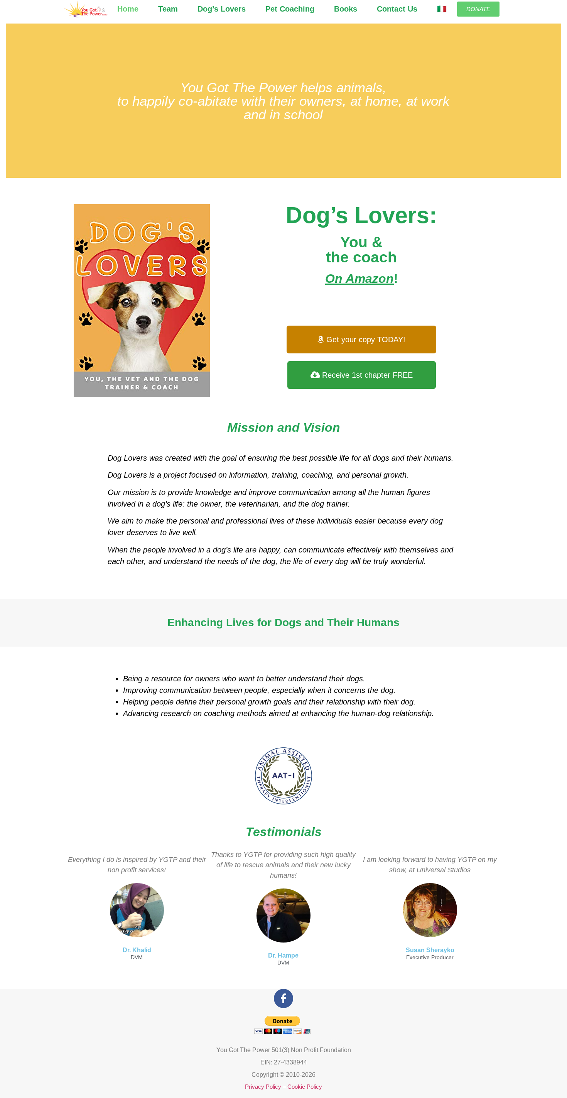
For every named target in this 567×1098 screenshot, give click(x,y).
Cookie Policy (304, 1086)
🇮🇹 (442, 9)
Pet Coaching (289, 9)
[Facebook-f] (283, 998)
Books (345, 9)
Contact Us (397, 9)
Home (127, 9)
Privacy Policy (263, 1086)
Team (168, 9)
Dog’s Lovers (221, 9)
